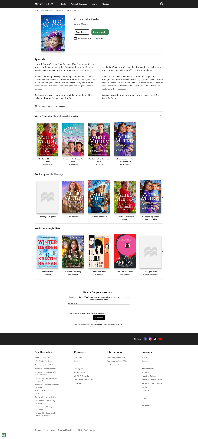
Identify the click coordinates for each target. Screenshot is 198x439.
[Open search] (161, 4)
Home (36, 10)
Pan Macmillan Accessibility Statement (45, 402)
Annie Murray (60, 10)
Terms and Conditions (66, 430)
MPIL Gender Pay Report (44, 361)
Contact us (78, 357)
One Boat (145, 391)
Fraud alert (78, 383)
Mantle (144, 387)
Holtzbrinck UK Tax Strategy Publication (45, 392)
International (115, 352)
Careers (77, 361)
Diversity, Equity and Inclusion (46, 365)
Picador (144, 398)
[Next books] (162, 196)
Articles (94, 4)
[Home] (44, 4)
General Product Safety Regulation (43, 408)
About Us (105, 4)
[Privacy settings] (4, 435)
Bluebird (145, 357)
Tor (143, 402)
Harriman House (148, 368)
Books (63, 4)
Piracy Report (79, 365)
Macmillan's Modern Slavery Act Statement (47, 386)
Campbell (145, 361)
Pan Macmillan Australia (116, 357)
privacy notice (85, 324)
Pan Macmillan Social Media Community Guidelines (45, 414)
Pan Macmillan (43, 352)
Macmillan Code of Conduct (45, 368)
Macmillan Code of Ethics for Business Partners (45, 373)
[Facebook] (145, 339)
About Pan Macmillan (43, 357)
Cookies (38, 430)
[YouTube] (160, 339)
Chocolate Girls (61, 116)
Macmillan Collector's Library (152, 383)
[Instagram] (150, 339)
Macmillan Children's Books (152, 380)
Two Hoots (146, 406)
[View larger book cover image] (53, 33)
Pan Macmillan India (114, 365)
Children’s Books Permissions (45, 397)
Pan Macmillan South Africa (117, 361)
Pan (143, 394)
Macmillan (145, 372)
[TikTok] (155, 339)
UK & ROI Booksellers (82, 376)
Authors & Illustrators (79, 4)
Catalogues (78, 368)
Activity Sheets (79, 372)
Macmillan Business (149, 376)
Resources (80, 352)
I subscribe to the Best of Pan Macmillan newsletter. (87, 313)
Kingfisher (145, 365)
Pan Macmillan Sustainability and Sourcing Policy (47, 379)
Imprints (147, 352)
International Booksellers (83, 380)
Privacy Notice (49, 430)
